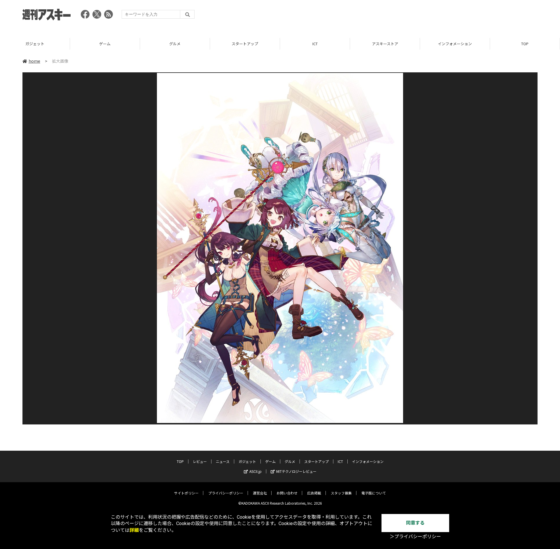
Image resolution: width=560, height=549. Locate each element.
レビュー (200, 461)
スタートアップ (245, 43)
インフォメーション (455, 43)
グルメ (175, 43)
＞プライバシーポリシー (415, 536)
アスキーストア (385, 43)
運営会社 (260, 492)
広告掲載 (314, 492)
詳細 (134, 530)
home (34, 61)
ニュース (223, 461)
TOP (524, 43)
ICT (315, 43)
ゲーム (105, 43)
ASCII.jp (255, 471)
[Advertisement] (431, 16)
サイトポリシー (186, 492)
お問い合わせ (287, 492)
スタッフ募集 (341, 492)
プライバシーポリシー (225, 492)
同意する (415, 523)
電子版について (373, 492)
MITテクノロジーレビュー (296, 471)
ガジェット (34, 43)
